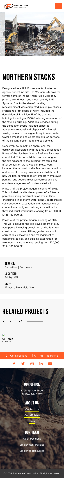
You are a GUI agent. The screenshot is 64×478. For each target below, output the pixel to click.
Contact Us (32, 409)
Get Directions (19, 355)
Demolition (11, 267)
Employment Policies (32, 444)
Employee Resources (32, 450)
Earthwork (26, 267)
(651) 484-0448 (48, 355)
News (32, 421)
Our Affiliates (32, 415)
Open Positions (32, 438)
